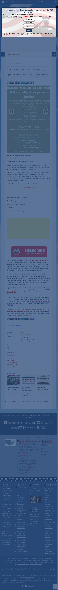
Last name (29, 22)
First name (29, 19)
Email (29, 26)
